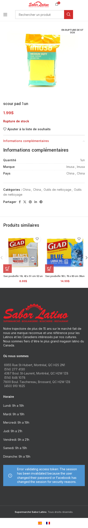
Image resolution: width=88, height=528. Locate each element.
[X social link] (25, 202)
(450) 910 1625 (14, 386)
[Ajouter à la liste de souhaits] (37, 239)
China (27, 189)
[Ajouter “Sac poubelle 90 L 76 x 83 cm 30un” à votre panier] (49, 268)
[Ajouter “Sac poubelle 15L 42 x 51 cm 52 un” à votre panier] (7, 268)
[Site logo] (39, 4)
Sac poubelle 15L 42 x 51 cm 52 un (23, 276)
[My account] (85, 14)
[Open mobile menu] (5, 14)
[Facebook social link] (20, 202)
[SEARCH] (68, 14)
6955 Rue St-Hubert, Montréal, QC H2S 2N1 (34, 365)
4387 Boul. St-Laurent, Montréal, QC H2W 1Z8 (36, 373)
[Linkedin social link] (35, 202)
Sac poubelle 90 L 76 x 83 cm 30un (65, 276)
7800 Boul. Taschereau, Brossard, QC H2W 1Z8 (36, 382)
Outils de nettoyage (57, 189)
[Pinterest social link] (30, 202)
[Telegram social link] (41, 202)
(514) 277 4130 (14, 369)
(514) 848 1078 (14, 377)
